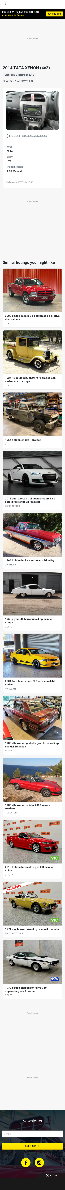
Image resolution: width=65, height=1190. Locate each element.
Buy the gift (54, 14)
